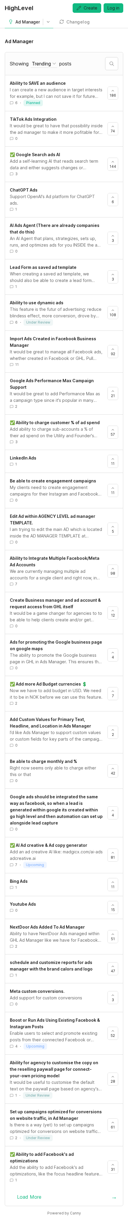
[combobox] (44, 64)
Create (90, 7)
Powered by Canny (64, 1213)
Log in (113, 7)
